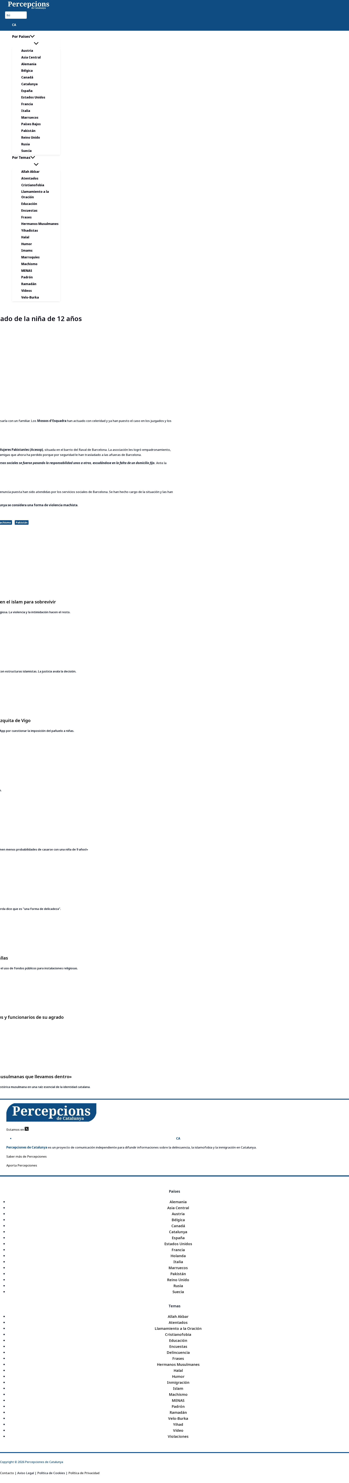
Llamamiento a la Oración (178, 1328)
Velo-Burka (178, 1418)
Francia (178, 1249)
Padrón (178, 1406)
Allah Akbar (178, 1316)
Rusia (178, 1285)
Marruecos (178, 1267)
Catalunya (178, 1231)
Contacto (7, 1473)
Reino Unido (178, 1279)
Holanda (178, 1255)
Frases (178, 1358)
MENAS (178, 1400)
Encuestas (178, 1346)
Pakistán (21, 522)
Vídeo (178, 1430)
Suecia (178, 1291)
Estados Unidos (178, 1243)
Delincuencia (178, 1352)
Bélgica (178, 1219)
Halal (178, 1370)
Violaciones (178, 1436)
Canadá (178, 1225)
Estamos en (15, 1129)
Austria (178, 1213)
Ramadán (178, 1412)
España (178, 1237)
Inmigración (178, 1382)
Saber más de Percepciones (26, 1156)
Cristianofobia (178, 1334)
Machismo (178, 1394)
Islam (178, 1388)
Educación (178, 1340)
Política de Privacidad (83, 1473)
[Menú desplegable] (36, 43)
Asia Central (178, 1207)
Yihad (178, 1424)
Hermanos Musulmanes (178, 1364)
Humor (178, 1376)
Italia (178, 1261)
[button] (32, 36)
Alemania (178, 1201)
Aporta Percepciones (21, 1165)
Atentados (178, 1322)
